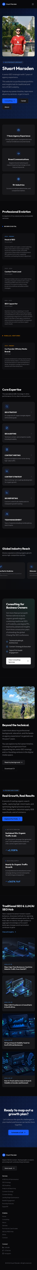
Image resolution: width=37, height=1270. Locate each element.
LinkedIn (7, 1247)
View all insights (8, 932)
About (7, 107)
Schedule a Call (17, 1132)
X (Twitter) (8, 1250)
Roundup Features (8, 1203)
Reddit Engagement (8, 1200)
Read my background (12, 762)
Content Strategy (7, 1191)
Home (4, 1216)
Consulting (9, 101)
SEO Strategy (6, 1182)
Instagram (8, 1253)
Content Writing (7, 1194)
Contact (5, 1237)
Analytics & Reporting (9, 1188)
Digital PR (5, 1206)
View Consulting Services (14, 661)
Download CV (10, 769)
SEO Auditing (6, 1185)
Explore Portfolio (11, 819)
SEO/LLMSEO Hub (7, 1231)
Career (23, 101)
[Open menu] (33, 4)
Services (4, 1225)
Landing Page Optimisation (10, 1197)
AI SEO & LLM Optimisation (10, 1179)
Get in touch (8, 1168)
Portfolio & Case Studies (10, 1228)
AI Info (4, 1234)
